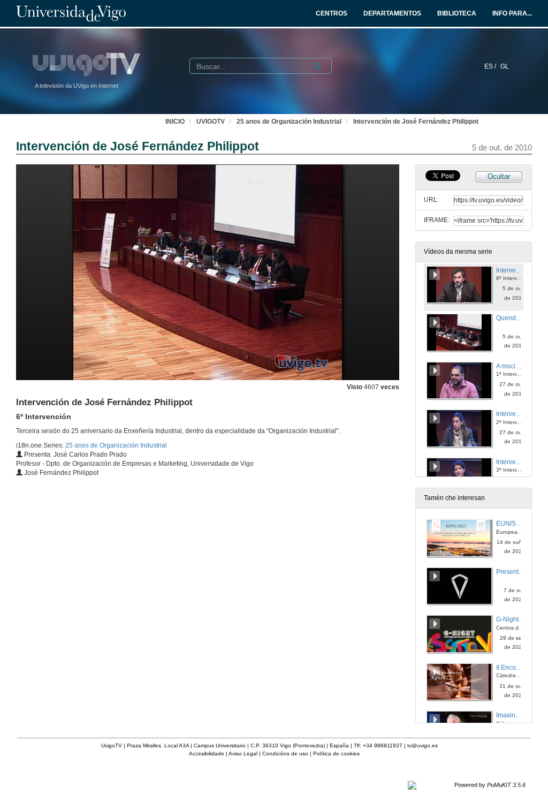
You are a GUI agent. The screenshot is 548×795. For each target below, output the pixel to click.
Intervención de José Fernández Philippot (415, 121)
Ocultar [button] (499, 176)
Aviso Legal (243, 753)
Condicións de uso (285, 753)
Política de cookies (336, 753)
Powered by (490, 785)
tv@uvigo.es (422, 745)
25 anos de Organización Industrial (289, 121)
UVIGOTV (210, 121)
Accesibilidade (206, 753)
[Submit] (318, 66)
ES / (491, 66)
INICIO (175, 121)
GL (504, 66)
